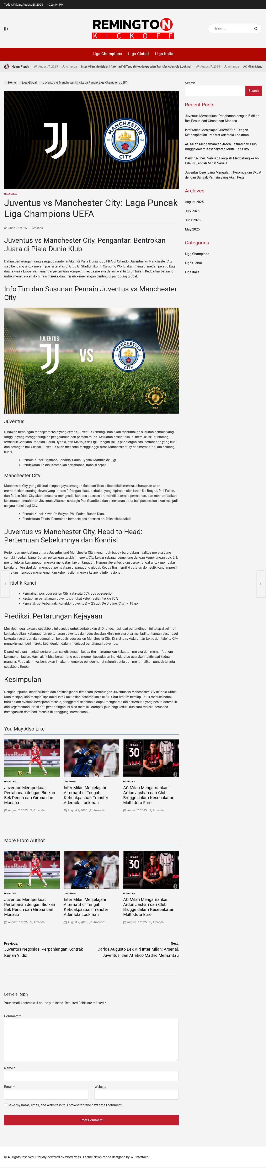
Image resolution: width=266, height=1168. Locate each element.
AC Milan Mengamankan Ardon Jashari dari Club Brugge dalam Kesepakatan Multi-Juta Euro (148, 795)
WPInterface (139, 1157)
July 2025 (192, 211)
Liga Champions (107, 54)
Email (9, 1087)
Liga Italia (164, 54)
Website (100, 1087)
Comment (12, 1016)
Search (190, 83)
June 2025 (193, 220)
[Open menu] (6, 29)
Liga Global (138, 54)
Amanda (43, 66)
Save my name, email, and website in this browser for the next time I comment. (65, 1105)
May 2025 (192, 229)
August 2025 (194, 202)
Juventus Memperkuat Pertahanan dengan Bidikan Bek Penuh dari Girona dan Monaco (29, 795)
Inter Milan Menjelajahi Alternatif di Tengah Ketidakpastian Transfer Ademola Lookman (109, 66)
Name (9, 1068)
